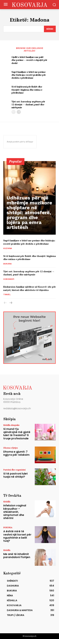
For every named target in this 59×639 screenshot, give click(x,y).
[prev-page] (13, 112)
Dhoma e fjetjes (10, 448)
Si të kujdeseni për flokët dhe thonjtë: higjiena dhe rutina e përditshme (26, 89)
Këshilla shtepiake (11, 425)
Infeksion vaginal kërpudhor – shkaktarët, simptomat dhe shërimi (14, 512)
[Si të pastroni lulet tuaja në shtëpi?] (45, 476)
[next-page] (19, 112)
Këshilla (6, 501)
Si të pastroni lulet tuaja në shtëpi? (15, 475)
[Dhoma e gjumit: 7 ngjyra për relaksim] (45, 455)
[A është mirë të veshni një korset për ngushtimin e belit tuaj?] (45, 534)
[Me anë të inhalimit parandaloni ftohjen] (45, 557)
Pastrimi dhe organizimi (14, 469)
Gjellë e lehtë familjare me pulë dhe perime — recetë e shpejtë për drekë (29, 59)
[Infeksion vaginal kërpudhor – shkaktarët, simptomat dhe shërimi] (45, 508)
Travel (6, 294)
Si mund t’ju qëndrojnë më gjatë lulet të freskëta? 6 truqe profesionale (16, 433)
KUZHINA (7, 248)
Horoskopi (8, 279)
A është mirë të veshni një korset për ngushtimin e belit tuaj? (17, 536)
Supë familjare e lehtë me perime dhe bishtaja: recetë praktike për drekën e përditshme (28, 74)
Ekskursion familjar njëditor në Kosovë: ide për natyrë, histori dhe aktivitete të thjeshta (29, 288)
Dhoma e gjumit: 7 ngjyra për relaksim (16, 453)
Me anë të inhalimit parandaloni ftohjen (16, 555)
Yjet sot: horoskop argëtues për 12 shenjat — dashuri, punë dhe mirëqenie (28, 104)
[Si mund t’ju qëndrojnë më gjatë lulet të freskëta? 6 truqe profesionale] (45, 432)
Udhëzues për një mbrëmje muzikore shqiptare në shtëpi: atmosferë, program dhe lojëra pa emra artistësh (29, 212)
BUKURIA (7, 264)
